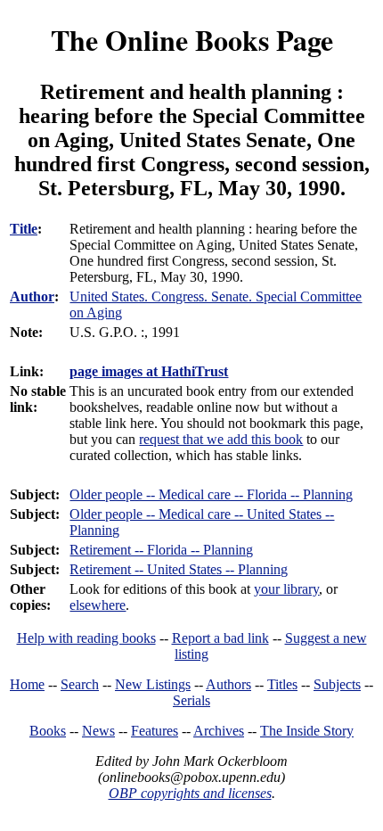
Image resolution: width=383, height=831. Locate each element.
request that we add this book (221, 439)
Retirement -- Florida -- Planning (161, 549)
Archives (218, 730)
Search (80, 684)
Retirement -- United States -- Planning (178, 569)
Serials (191, 700)
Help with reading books (86, 638)
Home (27, 684)
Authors (228, 684)
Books (47, 730)
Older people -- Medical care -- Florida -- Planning (211, 494)
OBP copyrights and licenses (190, 793)
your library (286, 589)
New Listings (153, 684)
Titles (282, 684)
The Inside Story (307, 730)
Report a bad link (220, 638)
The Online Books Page (192, 40)
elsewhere (97, 605)
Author (32, 296)
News (98, 730)
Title (23, 228)
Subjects (337, 684)
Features (154, 730)
